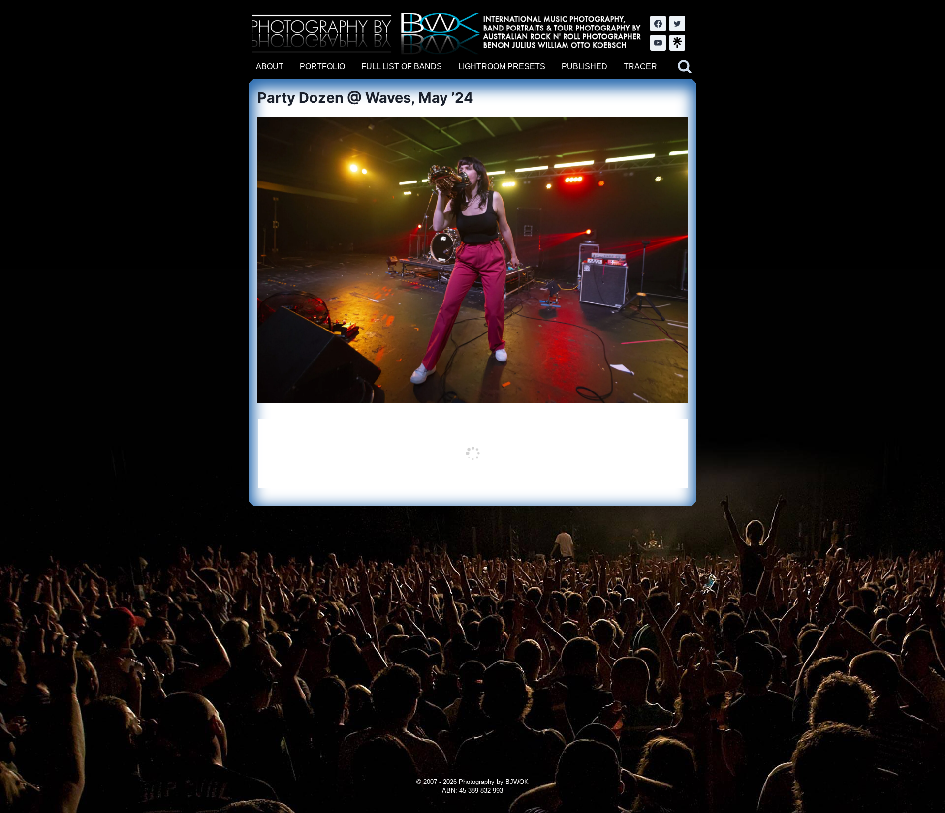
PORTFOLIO (322, 66)
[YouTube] (658, 43)
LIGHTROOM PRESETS (501, 66)
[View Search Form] (684, 67)
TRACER (640, 66)
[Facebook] (658, 23)
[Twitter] (677, 23)
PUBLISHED (584, 66)
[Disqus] (472, 629)
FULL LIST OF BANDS (401, 66)
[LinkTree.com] (677, 43)
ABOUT (270, 66)
